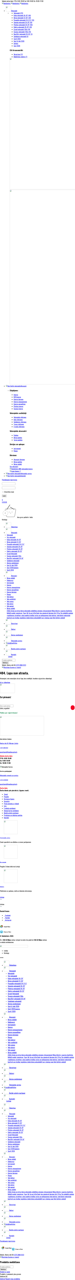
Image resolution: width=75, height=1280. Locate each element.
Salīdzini (2, 1279)
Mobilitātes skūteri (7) (20, 57)
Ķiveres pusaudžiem (19, 404)
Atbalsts (2, 886)
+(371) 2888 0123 (20, 665)
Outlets (16, 43)
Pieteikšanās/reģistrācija (9, 480)
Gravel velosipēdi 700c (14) (22, 29)
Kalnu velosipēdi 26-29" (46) (22, 15)
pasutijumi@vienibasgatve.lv (8, 752)
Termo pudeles (18, 440)
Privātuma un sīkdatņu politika (13, 815)
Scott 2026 (17, 39)
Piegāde (6, 797)
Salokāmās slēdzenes (20, 422)
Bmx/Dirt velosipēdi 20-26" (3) (23, 34)
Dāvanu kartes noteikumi (11, 811)
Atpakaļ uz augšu (5, 1272)
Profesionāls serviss (5, 838)
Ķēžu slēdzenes (18, 419)
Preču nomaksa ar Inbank (11, 804)
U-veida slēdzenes (19, 426)
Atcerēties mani (9, 492)
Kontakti (6, 818)
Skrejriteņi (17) (18, 54)
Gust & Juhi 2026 (19, 41)
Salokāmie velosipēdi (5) (21, 36)
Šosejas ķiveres (18, 409)
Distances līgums (9, 799)
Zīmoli (6, 794)
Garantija (6, 801)
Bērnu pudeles (18, 437)
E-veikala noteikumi (10, 808)
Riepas (16, 451)
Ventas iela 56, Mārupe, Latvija (9, 743)
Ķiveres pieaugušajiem (20, 402)
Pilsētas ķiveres (18, 406)
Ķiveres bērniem (18, 399)
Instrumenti (17, 448)
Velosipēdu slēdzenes (20, 417)
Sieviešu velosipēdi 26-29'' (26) (23, 22)
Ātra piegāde (3, 862)
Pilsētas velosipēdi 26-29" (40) (23, 25)
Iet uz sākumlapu (5, 682)
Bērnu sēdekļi (18, 464)
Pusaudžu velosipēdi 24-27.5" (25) (24, 20)
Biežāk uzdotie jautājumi (11, 813)
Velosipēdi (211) (18, 13)
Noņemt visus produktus (12, 1279)
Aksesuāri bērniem (19, 459)
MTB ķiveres (17, 397)
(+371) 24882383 (4, 780)
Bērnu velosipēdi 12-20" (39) (22, 18)
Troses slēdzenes (19, 424)
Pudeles (16, 435)
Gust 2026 (17, 46)
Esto (5, 806)
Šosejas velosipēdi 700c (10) (22, 32)
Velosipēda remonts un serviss (9, 775)
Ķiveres (16, 395)
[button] (37, 903)
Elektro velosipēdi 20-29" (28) (23, 27)
